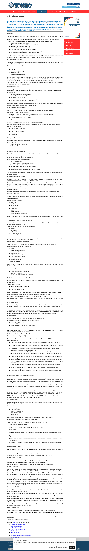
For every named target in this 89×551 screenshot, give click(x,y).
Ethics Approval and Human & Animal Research (42, 24)
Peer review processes (15, 534)
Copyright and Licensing (30, 29)
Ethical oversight (14, 531)
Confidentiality (11, 26)
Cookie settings (51, 547)
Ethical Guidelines (42, 11)
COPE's (14, 522)
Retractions (51, 27)
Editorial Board (26, 11)
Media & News (59, 11)
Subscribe (66, 11)
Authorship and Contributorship (41, 21)
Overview (9, 21)
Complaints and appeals (16, 526)
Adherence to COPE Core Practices (25, 30)
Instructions (50, 11)
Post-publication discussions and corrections (20, 535)
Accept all (72, 547)
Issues (33, 11)
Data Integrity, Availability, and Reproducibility (42, 26)
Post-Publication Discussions (53, 29)
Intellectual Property (41, 29)
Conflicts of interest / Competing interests (20, 527)
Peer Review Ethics (29, 21)
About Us (20, 11)
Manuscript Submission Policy (14, 22)
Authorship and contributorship (17, 524)
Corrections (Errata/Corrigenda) (40, 27)
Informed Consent (58, 24)
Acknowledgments (57, 26)
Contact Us (73, 11)
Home (14, 11)
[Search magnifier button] (79, 7)
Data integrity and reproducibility (17, 529)
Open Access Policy (12, 30)
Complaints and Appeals (17, 29)
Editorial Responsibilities (18, 21)
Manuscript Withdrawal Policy (29, 22)
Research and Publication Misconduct (21, 24)
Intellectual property (15, 532)
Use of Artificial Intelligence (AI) (23, 26)
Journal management (15, 537)
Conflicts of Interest (41, 22)
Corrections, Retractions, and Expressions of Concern (19, 27)
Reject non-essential (62, 547)
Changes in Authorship (55, 21)
